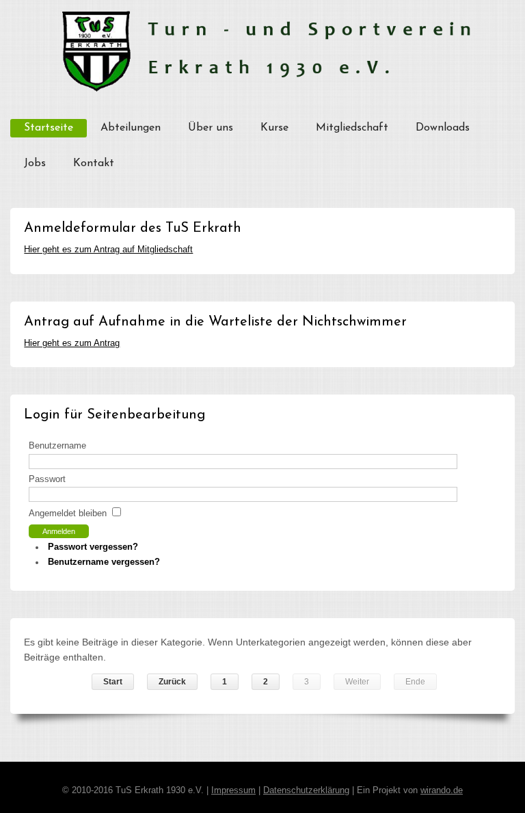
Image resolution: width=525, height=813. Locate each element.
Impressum (233, 790)
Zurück (172, 682)
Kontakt (93, 163)
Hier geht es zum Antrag (72, 343)
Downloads (443, 127)
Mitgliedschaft (352, 127)
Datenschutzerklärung (306, 790)
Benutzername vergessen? (104, 562)
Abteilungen (130, 127)
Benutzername (57, 446)
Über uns (210, 127)
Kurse (274, 127)
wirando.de (441, 790)
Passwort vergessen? (93, 547)
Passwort (47, 479)
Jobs (35, 163)
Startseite (48, 127)
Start (112, 682)
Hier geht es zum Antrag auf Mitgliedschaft (108, 249)
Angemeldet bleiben (68, 513)
